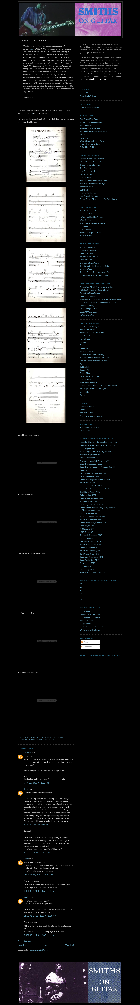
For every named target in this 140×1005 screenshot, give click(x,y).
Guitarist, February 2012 (89, 548)
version (32, 49)
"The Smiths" (30, 737)
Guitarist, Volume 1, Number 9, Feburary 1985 (98, 445)
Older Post (69, 945)
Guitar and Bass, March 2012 (91, 557)
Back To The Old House (89, 376)
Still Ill (82, 135)
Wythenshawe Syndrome (90, 630)
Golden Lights (85, 367)
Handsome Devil (86, 174)
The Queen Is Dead (87, 247)
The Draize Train (86, 413)
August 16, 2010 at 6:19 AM (38, 875)
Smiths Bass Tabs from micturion (93, 627)
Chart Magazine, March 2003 (91, 504)
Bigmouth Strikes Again (89, 263)
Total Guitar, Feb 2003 (88, 501)
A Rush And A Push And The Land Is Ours (96, 287)
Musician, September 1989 (90, 455)
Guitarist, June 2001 (88, 495)
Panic (82, 345)
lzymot (32, 739)
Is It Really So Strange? (89, 327)
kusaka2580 (23, 739)
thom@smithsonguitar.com (95, 79)
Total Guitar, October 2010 (90, 545)
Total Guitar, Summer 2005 (90, 520)
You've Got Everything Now (91, 122)
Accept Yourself (86, 187)
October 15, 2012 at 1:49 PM (39, 935)
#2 (81, 584)
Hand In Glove (85, 138)
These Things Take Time (90, 165)
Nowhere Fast (85, 226)
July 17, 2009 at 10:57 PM (37, 853)
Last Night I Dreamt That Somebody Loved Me (98, 302)
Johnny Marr (85, 611)
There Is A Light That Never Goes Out (95, 272)
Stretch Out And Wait (88, 382)
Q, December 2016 (87, 563)
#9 (81, 597)
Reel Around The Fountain (90, 119)
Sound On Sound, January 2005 (92, 517)
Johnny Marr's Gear (87, 93)
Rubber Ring (85, 373)
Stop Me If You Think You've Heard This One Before (100, 299)
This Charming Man (87, 168)
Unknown (27, 753)
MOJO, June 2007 (87, 529)
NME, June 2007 (86, 532)
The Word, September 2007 (91, 535)
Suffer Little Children (88, 147)
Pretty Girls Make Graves (90, 128)
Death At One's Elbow (88, 312)
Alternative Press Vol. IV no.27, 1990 (94, 461)
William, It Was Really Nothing (92, 159)
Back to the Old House (89, 193)
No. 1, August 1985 (87, 448)
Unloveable (84, 392)
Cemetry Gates (86, 260)
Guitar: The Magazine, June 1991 (93, 470)
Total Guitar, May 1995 (89, 483)
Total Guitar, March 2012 (89, 554)
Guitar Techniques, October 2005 (93, 523)
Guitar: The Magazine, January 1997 (94, 489)
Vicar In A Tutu (86, 269)
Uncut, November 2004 (89, 513)
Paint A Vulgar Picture (88, 309)
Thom (26, 789)
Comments (87, 647)
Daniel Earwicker (45, 737)
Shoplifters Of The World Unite (92, 333)
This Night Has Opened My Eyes (93, 184)
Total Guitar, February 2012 (90, 551)
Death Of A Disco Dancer (90, 293)
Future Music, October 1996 (91, 486)
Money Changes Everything (91, 416)
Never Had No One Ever (89, 257)
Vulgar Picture (85, 624)
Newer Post (22, 945)
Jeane (82, 410)
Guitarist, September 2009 (90, 541)
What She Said (86, 220)
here (31, 113)
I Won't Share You (87, 315)
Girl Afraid (84, 190)
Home (46, 945)
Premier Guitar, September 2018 (92, 572)
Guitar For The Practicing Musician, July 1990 (98, 467)
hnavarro (58, 737)
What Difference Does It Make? (92, 141)
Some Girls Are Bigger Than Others (94, 275)
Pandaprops (42, 739)
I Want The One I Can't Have (91, 217)
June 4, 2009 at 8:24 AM (36, 825)
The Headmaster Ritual (89, 211)
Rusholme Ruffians (87, 214)
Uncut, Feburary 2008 (88, 538)
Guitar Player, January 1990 (91, 464)
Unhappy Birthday (87, 306)
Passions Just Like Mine (90, 614)
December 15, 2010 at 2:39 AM (40, 916)
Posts (85, 642)
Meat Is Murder (86, 236)
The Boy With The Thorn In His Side (94, 266)
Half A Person (85, 339)
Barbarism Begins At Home (90, 233)
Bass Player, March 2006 (90, 526)
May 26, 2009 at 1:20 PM (36, 783)
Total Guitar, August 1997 (90, 492)
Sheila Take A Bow (87, 330)
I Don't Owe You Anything (90, 144)
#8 (81, 593)
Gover (26, 859)
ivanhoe (27, 897)
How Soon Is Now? (87, 171)
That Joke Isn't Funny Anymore (92, 223)
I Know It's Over (86, 254)
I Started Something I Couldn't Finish (94, 290)
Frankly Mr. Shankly (88, 250)
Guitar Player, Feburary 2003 (91, 498)
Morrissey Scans (86, 621)
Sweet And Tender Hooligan (91, 336)
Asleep (82, 395)
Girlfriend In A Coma (88, 296)
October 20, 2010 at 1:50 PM (39, 891)
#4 (81, 587)
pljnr (51, 739)
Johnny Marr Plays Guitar (90, 618)
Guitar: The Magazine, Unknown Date (95, 480)
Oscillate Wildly (86, 370)
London (83, 342)
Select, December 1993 (89, 476)
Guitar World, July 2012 (89, 560)
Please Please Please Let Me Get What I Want (98, 199)
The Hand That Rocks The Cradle (93, 132)
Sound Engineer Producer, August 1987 (95, 451)
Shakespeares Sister (88, 351)
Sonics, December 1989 (89, 458)
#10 (81, 600)
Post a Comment (24, 941)
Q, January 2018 (86, 566)
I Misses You (85, 431)
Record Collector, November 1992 (93, 473)
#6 (81, 590)
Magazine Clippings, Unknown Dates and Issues (99, 442)
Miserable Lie (85, 125)
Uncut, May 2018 (87, 569)
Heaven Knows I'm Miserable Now (93, 181)
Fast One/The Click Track (90, 428)
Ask (81, 364)
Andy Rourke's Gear (88, 96)
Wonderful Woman (87, 407)
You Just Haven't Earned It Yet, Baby (95, 358)
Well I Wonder (85, 229)
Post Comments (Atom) (38, 950)
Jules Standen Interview (89, 108)
